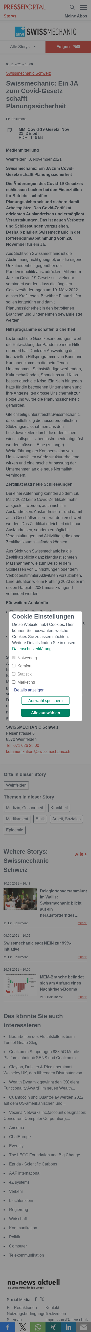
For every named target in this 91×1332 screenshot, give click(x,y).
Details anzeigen (29, 690)
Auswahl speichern (45, 701)
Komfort (24, 666)
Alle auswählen (45, 713)
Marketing (26, 682)
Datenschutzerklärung (32, 649)
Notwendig (27, 658)
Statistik (24, 674)
